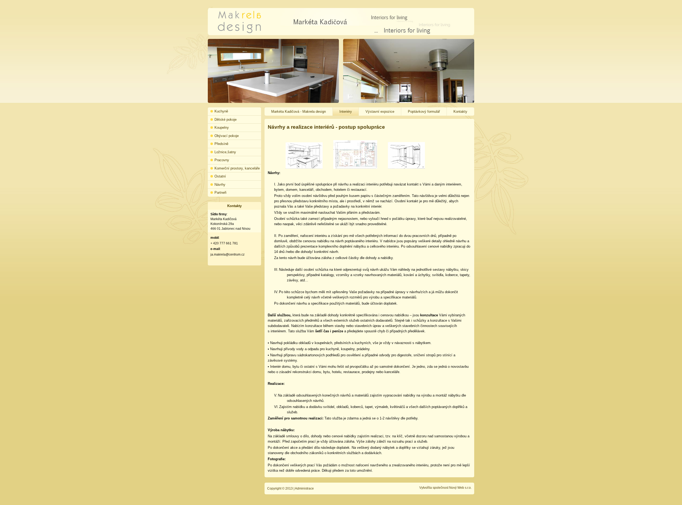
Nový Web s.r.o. (460, 488)
